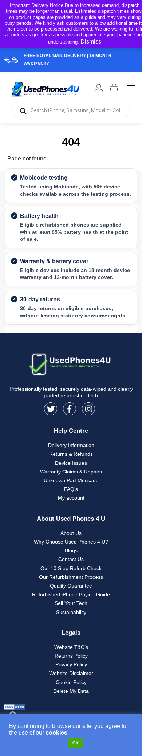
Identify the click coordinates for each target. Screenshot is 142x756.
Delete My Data (71, 691)
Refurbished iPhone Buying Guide (71, 594)
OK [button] (75, 743)
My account (71, 498)
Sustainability (71, 612)
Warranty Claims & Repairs (71, 472)
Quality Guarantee (71, 586)
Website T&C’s (71, 647)
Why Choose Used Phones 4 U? (71, 542)
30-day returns (40, 299)
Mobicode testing (44, 178)
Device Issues (71, 463)
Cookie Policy (71, 682)
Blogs (71, 550)
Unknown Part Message (71, 480)
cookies (56, 732)
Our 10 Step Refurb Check (71, 568)
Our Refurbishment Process (71, 577)
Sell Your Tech (71, 603)
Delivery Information (71, 445)
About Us (71, 533)
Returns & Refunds (71, 454)
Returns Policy (71, 656)
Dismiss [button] (90, 41)
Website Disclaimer (71, 673)
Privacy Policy (71, 664)
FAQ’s (71, 489)
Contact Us (71, 559)
